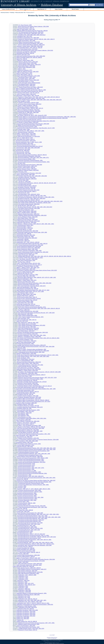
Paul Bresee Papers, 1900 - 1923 (27, 77)
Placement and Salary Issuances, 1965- (28, 274)
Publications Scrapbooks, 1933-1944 (25, 614)
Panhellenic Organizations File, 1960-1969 (28, 37)
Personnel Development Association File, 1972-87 (30, 146)
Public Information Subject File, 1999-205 (23, 566)
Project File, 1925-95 (21, 508)
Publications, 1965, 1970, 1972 (26, 583)
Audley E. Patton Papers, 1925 (24, 73)
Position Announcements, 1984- (26, 343)
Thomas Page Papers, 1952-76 (26, 27)
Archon (50, 642)
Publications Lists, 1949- (24, 597)
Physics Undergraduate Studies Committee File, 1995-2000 (33, 252)
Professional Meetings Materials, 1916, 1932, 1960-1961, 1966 (34, 453)
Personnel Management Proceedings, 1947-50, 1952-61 (32, 154)
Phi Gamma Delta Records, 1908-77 (27, 191)
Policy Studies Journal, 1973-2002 (27, 324)
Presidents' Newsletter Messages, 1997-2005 (29, 397)
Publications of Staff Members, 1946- (26, 606)
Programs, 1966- (22, 486)
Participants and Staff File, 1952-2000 (26, 51)
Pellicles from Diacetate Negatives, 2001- (27, 106)
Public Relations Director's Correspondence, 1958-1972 (32, 569)
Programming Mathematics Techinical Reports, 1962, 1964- (33, 484)
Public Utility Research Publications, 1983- (28, 573)
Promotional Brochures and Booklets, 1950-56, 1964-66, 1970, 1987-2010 (37, 536)
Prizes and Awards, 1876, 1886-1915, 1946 (27, 435)
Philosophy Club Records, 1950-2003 (26, 222)
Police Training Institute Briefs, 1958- (27, 315)
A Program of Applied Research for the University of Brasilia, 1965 (34, 481)
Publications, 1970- (23, 576)
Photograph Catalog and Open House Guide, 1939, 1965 (32, 232)
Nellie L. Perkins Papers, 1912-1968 (26, 133)
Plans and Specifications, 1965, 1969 (26, 287)
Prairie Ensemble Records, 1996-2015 (27, 366)
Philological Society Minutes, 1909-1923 (27, 219)
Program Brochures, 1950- (24, 474)
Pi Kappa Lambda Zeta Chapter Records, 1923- (30, 257)
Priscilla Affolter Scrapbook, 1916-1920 (28, 432)
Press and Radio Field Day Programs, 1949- (28, 410)
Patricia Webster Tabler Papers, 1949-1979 (29, 64)
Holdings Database (52, 4)
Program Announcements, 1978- (26, 463)
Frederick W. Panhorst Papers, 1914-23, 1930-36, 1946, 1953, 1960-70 (36, 39)
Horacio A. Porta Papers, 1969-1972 (27, 340)
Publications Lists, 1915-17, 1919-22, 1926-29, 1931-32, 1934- (33, 603)
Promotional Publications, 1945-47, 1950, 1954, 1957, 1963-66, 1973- (36, 543)
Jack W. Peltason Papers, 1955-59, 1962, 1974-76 (30, 108)
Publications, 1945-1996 (24, 590)
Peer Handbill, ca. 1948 (24, 101)
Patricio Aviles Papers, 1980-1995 (26, 66)
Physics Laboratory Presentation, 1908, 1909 (29, 250)
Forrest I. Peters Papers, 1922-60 (26, 167)
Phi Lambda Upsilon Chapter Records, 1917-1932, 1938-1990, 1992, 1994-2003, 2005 (40, 201)
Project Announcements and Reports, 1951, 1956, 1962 (32, 507)
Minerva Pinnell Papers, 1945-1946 (26, 269)
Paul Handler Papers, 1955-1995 (26, 78)
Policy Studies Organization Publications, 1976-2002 (31, 325)
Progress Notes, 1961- (23, 501)
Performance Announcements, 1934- (27, 126)
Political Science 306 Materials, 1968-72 (28, 329)
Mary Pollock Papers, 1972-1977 (26, 331)
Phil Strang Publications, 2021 (26, 209)
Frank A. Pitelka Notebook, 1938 (26, 271)
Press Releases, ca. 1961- (24, 417)
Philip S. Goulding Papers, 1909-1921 (26, 212)
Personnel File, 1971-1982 (23, 149)
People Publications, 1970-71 (25, 113)
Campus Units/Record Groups (8, 9)
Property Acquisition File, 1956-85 (25, 548)
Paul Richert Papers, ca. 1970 (26, 81)
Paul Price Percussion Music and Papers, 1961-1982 (30, 428)
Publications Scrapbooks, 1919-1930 (25, 611)
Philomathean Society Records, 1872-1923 (29, 221)
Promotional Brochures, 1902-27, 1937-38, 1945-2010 (31, 534)
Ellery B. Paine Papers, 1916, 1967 (26, 29)
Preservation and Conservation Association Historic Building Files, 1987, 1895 (36, 388)
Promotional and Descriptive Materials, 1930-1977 (31, 520)
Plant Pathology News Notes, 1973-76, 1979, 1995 (31, 291)
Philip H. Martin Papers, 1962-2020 (27, 211)
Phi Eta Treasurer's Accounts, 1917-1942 (28, 190)
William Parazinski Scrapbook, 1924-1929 (29, 42)
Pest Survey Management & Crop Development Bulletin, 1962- (34, 161)
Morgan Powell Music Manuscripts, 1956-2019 (29, 362)
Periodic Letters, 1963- (24, 129)
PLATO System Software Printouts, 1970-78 (28, 305)
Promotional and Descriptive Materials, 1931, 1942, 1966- (32, 518)
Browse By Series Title (21, 12)
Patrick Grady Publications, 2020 (26, 67)
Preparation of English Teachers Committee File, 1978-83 (31, 381)
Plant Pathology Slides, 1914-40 (25, 292)
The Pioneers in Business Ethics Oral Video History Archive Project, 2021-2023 (36, 270)
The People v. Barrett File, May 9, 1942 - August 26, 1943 (32, 115)
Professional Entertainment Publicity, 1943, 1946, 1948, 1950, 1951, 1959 (37, 448)
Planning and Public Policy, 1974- (26, 281)
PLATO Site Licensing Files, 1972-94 (25, 304)
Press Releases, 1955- (23, 415)
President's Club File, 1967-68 (25, 394)
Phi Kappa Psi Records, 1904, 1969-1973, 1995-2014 (31, 198)
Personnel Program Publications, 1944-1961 (29, 156)
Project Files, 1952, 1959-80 (25, 510)
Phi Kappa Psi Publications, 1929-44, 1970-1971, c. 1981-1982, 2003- (36, 197)
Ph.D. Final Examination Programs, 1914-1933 (29, 173)
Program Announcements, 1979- (26, 465)
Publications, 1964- (23, 577)
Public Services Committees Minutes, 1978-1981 (30, 572)
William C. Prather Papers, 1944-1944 (28, 370)
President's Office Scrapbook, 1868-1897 (26, 403)
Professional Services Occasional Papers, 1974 (30, 455)
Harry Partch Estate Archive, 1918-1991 (27, 49)
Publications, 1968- (23, 582)
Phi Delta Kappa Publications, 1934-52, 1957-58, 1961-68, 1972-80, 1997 (37, 183)
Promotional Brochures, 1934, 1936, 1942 (29, 529)
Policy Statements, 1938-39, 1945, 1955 (28, 322)
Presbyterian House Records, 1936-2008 (28, 384)
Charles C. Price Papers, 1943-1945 (26, 422)
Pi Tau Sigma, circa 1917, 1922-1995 (27, 259)
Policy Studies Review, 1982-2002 (27, 326)
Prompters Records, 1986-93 (25, 546)
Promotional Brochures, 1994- (25, 531)
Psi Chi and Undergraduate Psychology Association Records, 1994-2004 (36, 559)
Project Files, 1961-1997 (23, 511)
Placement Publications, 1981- (25, 278)
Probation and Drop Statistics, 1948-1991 (28, 438)
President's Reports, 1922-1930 (25, 404)
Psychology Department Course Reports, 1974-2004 (31, 560)
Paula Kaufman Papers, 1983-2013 (26, 85)
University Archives (5, 12)
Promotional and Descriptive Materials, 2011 (29, 521)
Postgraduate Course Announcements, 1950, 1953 (31, 352)
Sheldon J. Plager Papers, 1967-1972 (26, 280)
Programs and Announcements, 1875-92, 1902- (30, 491)
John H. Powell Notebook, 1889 (25, 360)
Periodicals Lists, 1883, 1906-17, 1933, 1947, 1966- (31, 130)
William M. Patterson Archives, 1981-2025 (28, 71)
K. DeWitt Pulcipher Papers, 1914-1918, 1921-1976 (31, 628)
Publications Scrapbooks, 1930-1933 (25, 615)
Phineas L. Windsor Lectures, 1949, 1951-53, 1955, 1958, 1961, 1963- (36, 223)
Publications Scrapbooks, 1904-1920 (25, 613)
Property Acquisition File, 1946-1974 (25, 549)
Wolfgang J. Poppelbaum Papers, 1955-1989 (29, 336)
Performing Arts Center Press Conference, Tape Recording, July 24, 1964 (36, 128)
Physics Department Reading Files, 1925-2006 (29, 246)
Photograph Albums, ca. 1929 (24, 229)
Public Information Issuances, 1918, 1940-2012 (30, 563)
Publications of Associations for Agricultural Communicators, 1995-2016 (34, 604)
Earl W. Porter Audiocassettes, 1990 (25, 342)
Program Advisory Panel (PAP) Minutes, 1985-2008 (29, 456)
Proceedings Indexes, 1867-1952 (24, 442)
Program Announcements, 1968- (26, 469)
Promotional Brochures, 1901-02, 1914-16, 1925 (30, 528)
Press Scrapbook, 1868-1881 (23, 419)
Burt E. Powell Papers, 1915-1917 (25, 359)
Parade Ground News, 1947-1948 (26, 40)
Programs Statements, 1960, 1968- (27, 500)
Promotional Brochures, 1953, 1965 (26, 525)
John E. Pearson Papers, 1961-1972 (26, 94)
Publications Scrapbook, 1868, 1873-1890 (27, 610)
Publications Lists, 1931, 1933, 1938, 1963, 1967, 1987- (32, 600)
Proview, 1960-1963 (23, 553)
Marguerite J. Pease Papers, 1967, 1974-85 (27, 95)
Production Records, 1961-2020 (24, 446)
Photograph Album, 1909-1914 (25, 228)
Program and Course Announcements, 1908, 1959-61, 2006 (32, 458)
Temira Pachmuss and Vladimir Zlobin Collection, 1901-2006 (33, 26)
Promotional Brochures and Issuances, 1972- (29, 538)
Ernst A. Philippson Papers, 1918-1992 (28, 216)
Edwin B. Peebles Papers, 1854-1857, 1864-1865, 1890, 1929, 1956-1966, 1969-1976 (39, 99)
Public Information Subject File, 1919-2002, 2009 (29, 565)
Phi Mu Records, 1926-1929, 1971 (26, 205)
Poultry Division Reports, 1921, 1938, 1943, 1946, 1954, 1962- (33, 356)
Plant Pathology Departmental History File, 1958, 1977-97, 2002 (32, 290)
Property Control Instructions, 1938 (26, 551)
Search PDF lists (99, 4)
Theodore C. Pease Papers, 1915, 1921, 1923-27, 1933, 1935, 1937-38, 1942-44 (39, 97)
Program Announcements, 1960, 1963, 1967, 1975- (31, 467)
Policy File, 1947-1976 (22, 321)
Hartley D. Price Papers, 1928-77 (25, 424)
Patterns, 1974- (22, 68)
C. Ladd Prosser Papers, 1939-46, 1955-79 (29, 552)
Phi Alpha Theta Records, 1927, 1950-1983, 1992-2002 (32, 176)
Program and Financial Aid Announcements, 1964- (31, 460)
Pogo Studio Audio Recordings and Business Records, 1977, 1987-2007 (36, 312)
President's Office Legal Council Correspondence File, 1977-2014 (33, 401)
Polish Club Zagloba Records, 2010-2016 (28, 328)
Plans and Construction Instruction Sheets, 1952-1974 (32, 285)
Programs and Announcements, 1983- (27, 496)
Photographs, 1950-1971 (23, 240)
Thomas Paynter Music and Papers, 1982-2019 (30, 87)
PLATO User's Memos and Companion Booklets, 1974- (32, 307)
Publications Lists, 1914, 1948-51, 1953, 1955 (30, 601)
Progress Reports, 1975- (24, 504)
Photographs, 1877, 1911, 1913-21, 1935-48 (27, 242)
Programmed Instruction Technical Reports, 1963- (31, 483)
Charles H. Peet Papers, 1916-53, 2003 (28, 102)
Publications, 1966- (23, 587)
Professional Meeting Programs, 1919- (28, 452)
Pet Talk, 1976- (21, 163)
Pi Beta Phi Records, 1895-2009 (26, 254)
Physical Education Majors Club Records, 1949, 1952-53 (32, 243)
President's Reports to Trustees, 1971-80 (28, 405)
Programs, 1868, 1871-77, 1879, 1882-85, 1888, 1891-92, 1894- (33, 488)
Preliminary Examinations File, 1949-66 (27, 380)
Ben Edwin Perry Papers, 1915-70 (26, 139)
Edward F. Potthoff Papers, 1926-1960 (26, 353)
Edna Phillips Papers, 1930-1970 (26, 218)
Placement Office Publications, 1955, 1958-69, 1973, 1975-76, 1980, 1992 (37, 277)
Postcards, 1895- (21, 347)
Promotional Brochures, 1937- (24, 532)
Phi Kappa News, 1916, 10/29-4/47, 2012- (29, 194)
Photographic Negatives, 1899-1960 (25, 235)
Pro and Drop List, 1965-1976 (24, 436)
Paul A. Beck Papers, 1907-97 (24, 74)
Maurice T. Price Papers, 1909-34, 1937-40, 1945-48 (31, 426)
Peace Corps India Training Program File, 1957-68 (30, 91)
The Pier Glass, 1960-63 (24, 262)
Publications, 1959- (23, 586)
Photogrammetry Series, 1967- (25, 225)
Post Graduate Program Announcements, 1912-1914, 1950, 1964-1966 (36, 346)
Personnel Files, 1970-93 (22, 152)
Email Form (54, 638)
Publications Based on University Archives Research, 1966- (31, 593)
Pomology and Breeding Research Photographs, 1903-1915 (32, 332)
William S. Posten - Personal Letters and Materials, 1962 (31, 349)
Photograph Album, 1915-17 (24, 226)
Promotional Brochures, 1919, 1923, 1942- (29, 524)
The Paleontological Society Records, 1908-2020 (30, 32)
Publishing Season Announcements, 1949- (28, 624)
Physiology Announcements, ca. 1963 (28, 253)
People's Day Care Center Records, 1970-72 (29, 119)
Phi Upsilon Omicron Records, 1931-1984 (29, 208)
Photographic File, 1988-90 (24, 233)
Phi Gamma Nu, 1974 (23, 192)
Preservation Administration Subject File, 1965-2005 (30, 387)
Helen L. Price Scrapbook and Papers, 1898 (29, 425)
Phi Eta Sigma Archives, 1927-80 (26, 188)
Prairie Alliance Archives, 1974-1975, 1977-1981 (30, 364)
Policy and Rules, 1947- (24, 318)
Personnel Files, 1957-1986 (23, 153)
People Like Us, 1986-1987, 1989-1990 (28, 112)
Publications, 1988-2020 (24, 589)
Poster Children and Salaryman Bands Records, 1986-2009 (33, 350)
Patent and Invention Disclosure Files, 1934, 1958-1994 (30, 56)
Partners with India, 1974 (23, 54)
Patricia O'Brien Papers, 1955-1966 (27, 63)
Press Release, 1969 (23, 414)
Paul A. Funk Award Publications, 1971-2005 (28, 75)
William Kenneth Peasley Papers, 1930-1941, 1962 (31, 98)
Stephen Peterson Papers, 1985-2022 (27, 168)
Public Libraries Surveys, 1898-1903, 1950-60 (29, 567)
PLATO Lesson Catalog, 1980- (25, 301)
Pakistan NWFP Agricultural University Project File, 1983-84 (32, 30)
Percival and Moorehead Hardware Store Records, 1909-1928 (33, 123)
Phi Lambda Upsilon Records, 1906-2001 (29, 204)
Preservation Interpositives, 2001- (25, 390)
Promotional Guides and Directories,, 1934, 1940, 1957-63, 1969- (34, 539)
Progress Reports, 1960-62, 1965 (26, 503)
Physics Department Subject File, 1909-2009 (28, 247)
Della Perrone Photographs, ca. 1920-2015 (29, 136)
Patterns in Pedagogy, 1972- (25, 70)
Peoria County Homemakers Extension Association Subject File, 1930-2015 (35, 121)
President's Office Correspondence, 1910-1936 (28, 398)
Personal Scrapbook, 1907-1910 (24, 143)
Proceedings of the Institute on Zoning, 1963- (29, 443)
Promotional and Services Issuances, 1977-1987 (30, 522)
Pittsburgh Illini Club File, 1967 (25, 273)
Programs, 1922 (22, 487)
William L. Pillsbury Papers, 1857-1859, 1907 (27, 267)
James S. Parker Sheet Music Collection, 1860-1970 (31, 44)
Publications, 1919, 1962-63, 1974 (26, 584)
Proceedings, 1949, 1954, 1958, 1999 (28, 441)
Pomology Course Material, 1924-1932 (28, 333)
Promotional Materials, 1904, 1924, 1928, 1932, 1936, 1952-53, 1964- (35, 542)
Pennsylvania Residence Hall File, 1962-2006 (28, 111)
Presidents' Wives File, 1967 (24, 408)
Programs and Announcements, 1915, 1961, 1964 (30, 497)
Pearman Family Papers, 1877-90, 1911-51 (28, 92)
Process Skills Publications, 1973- (25, 445)
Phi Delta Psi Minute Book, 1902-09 (27, 185)
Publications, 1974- (23, 579)
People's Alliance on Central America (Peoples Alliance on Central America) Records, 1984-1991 (43, 118)
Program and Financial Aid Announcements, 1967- (31, 459)
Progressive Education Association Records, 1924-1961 (31, 505)
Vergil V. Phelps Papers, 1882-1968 (25, 174)
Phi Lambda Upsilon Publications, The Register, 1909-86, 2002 (34, 202)
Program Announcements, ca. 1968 (27, 470)
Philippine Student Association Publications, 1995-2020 (32, 215)
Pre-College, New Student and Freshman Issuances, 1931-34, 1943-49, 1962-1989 (39, 371)
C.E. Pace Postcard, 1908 (25, 25)
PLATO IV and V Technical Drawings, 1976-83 (29, 298)
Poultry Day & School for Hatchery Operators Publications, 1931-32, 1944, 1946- (37, 355)
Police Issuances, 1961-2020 (25, 314)
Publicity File (20, 620)
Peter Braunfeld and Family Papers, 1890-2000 (30, 164)
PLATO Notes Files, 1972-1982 (25, 302)
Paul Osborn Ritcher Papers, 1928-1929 (28, 80)
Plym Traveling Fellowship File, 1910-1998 (27, 311)
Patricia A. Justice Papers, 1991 (25, 60)
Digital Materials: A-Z (41, 9)
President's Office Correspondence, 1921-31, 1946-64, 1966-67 (32, 400)
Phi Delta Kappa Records (24, 184)
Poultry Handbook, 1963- (23, 357)
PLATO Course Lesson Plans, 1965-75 (27, 297)
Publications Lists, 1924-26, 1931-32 (27, 598)
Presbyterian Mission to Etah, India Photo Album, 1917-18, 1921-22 (34, 386)
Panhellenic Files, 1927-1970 (24, 36)
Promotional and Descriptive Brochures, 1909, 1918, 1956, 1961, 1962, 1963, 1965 (39, 517)
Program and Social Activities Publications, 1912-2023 (31, 462)
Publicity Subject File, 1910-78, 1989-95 (26, 621)
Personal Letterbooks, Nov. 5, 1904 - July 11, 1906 (29, 142)
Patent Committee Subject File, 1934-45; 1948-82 (29, 57)
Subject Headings (58, 9)
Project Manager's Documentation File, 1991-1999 (30, 513)
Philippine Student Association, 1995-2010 (28, 214)
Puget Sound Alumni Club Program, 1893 (28, 627)
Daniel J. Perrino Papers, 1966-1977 (26, 135)
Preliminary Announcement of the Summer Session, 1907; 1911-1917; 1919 (37, 377)
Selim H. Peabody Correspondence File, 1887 (27, 88)
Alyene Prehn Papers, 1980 (25, 376)
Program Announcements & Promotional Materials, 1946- (32, 473)
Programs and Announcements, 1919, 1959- (29, 490)
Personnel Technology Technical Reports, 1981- (30, 160)
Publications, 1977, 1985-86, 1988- (27, 575)
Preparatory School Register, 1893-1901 (27, 383)
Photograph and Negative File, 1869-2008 (27, 230)
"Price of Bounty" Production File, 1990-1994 (27, 421)
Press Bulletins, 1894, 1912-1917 (25, 411)
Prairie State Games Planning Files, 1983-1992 (28, 369)
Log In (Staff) (52, 634)
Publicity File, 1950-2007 (22, 618)
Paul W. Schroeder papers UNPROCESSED (29, 82)
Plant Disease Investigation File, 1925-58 (27, 288)
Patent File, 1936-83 (21, 59)
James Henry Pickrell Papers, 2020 (26, 260)
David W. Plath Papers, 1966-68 (25, 295)
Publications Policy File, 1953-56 (25, 608)
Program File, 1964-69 (22, 479)
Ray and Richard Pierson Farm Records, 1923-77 (29, 264)
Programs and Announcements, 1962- (27, 494)
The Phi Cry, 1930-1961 (24, 181)
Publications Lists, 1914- (24, 596)
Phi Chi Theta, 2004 (23, 180)
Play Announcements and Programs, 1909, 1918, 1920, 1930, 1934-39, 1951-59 (39, 308)
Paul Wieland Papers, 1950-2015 (26, 84)
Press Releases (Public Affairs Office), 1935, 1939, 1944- (31, 418)
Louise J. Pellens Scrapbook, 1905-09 (27, 105)
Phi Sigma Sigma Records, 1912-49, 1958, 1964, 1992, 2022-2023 (35, 207)
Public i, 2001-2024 (23, 562)
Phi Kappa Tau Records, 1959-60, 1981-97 (29, 200)
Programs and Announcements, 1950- (27, 493)
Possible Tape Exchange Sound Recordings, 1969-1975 (31, 345)
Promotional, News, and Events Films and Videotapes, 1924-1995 (35, 545)
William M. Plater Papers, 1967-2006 (26, 294)
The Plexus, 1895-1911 (24, 309)
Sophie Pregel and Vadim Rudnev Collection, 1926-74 (31, 374)
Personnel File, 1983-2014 (22, 150)
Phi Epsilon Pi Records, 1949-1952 (27, 187)
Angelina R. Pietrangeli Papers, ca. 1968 (28, 266)
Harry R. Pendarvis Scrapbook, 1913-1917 (29, 109)
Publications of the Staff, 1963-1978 (27, 607)
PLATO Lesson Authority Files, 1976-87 (27, 300)
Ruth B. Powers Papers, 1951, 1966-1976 (28, 363)
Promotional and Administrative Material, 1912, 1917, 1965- (32, 515)
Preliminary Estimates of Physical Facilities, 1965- (30, 379)
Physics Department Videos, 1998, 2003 (27, 249)
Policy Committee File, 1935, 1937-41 (26, 319)
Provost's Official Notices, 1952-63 (26, 556)
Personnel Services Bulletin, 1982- (26, 159)
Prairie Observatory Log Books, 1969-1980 (28, 367)
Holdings (12, 12)
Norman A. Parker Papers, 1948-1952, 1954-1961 (30, 46)
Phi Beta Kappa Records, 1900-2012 (27, 178)
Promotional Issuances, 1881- (25, 541)
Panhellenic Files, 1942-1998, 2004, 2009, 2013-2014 (31, 34)
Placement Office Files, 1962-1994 (26, 276)
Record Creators (75, 9)
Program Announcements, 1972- (26, 466)
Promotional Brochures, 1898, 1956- (27, 527)
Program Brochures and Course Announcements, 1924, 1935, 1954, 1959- (36, 477)
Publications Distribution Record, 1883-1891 (28, 594)
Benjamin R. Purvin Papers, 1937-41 (27, 629)
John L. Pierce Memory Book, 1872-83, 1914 (28, 263)
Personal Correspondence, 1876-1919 (26, 140)
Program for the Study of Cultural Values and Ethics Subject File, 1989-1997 (35, 480)
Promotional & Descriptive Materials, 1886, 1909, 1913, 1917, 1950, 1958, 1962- (38, 514)
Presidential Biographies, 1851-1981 (25, 393)
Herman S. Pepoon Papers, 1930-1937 (28, 122)
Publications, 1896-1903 (23, 580)
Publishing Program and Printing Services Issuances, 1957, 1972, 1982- (36, 622)
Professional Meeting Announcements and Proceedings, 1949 (33, 450)
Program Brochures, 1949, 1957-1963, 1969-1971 (31, 476)
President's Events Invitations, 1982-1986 (27, 395)
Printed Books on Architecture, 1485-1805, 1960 (30, 431)
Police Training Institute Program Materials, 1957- (31, 317)
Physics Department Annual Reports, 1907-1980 (30, 245)
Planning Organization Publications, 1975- (28, 284)
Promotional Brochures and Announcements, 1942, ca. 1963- (33, 535)
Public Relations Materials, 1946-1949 (27, 570)
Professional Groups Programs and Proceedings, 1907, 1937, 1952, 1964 (36, 449)
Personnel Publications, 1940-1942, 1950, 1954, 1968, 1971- (33, 157)
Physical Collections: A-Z (25, 9)
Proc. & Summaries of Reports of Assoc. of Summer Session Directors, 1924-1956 (37, 439)
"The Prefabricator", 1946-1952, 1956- (27, 373)
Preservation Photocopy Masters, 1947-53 (28, 391)
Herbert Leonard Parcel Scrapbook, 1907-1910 (30, 43)
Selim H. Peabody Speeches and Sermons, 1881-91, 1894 (31, 89)
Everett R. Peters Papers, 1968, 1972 (27, 166)
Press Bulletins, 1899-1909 (25, 412)
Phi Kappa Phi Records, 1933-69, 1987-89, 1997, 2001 (32, 195)
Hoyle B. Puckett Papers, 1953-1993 (25, 625)
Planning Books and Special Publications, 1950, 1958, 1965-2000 (34, 283)
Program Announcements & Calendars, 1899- (29, 472)
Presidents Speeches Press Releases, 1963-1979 (30, 407)
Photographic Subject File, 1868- (25, 236)
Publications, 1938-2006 (24, 591)
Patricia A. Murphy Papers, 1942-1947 (28, 61)
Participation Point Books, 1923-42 (25, 53)
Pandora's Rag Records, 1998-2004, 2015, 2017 (30, 33)
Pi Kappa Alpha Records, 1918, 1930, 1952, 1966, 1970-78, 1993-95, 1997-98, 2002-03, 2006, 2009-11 (44, 256)
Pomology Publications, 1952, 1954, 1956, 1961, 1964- (32, 335)
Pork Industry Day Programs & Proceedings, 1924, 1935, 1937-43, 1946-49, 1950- (38, 338)
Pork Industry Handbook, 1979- (25, 339)
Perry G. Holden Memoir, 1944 (25, 137)
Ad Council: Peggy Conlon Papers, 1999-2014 (29, 104)
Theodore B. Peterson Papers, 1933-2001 (28, 170)
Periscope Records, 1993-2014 (26, 132)
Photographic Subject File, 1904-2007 (27, 238)
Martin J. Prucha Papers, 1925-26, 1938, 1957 (28, 558)
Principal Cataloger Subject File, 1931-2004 (27, 429)
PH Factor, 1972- (22, 171)
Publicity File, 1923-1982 (22, 617)
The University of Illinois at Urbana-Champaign (55, 643)
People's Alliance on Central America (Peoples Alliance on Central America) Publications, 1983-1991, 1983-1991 (47, 116)
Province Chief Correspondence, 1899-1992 (28, 555)
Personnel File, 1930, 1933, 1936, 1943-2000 (28, 147)
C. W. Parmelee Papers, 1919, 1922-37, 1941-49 (29, 47)
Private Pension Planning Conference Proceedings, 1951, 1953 (34, 434)
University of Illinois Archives (18, 4)
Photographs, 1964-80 (23, 239)
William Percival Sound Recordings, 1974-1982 (30, 125)
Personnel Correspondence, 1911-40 (25, 144)
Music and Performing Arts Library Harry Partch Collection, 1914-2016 (35, 50)
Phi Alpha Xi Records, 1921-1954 (26, 177)
